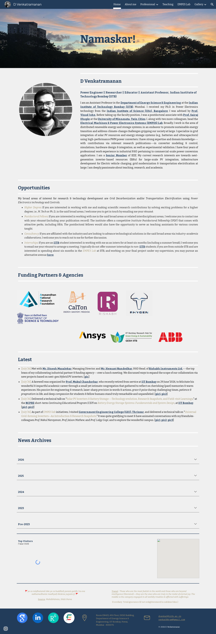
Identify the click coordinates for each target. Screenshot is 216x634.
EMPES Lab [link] (184, 4)
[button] (212, 4)
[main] (108, 38)
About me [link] (130, 4)
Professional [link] (147, 4)
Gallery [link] (198, 4)
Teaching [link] (168, 4)
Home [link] (117, 4)
